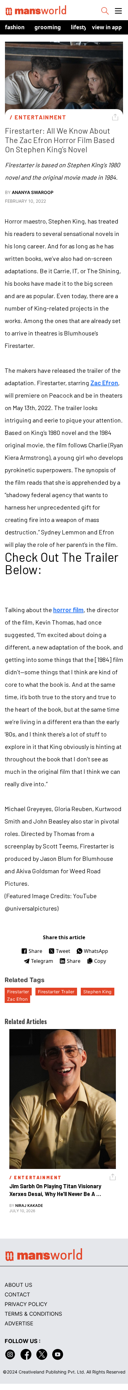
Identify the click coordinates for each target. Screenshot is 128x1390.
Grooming (47, 27)
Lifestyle (81, 27)
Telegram (42, 961)
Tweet (63, 951)
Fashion (15, 27)
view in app (107, 27)
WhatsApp (96, 951)
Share (35, 951)
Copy (100, 961)
